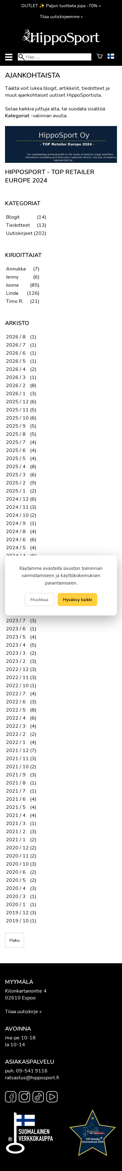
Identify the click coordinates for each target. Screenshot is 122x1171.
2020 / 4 (16, 888)
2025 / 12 (17, 401)
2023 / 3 (16, 653)
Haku (14, 940)
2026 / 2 (16, 385)
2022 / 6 (16, 701)
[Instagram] (24, 1097)
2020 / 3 (16, 896)
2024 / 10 (17, 515)
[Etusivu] (61, 44)
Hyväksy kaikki (77, 599)
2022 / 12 (17, 669)
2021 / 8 (16, 783)
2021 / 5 (16, 807)
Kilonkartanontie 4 (26, 991)
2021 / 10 (17, 766)
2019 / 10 (17, 920)
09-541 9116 (32, 1070)
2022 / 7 (16, 693)
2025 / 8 (16, 434)
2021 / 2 (16, 831)
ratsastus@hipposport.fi (32, 1077)
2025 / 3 (16, 474)
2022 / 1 (16, 742)
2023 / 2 (16, 661)
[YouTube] (52, 1097)
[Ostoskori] (100, 57)
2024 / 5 (16, 547)
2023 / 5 (16, 637)
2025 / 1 (16, 491)
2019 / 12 (17, 912)
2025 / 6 (16, 450)
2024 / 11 (17, 507)
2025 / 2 (16, 482)
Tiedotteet (18, 225)
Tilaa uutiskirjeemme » (61, 16)
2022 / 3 (16, 726)
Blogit (13, 217)
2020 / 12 (17, 847)
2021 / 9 (16, 774)
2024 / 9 (16, 523)
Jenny (12, 277)
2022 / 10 (17, 685)
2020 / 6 (16, 872)
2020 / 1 (16, 904)
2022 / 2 (16, 734)
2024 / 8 (16, 531)
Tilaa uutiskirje (21, 1011)
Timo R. (14, 301)
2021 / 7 (16, 791)
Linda (12, 293)
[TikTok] (38, 1097)
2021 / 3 (16, 823)
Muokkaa (39, 599)
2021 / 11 (17, 758)
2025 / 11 (17, 409)
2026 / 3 (16, 377)
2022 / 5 (16, 710)
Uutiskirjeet (19, 233)
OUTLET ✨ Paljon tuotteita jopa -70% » (61, 5)
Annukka (16, 268)
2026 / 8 (16, 336)
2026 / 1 (16, 393)
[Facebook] (10, 1097)
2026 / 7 (16, 345)
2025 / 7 (16, 442)
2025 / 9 (16, 426)
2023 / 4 (16, 645)
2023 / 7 (16, 620)
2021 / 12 (17, 750)
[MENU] (9, 57)
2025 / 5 (16, 458)
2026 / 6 (16, 353)
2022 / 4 (16, 718)
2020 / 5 (16, 880)
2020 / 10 (17, 864)
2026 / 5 (16, 361)
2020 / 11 (17, 856)
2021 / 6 (16, 799)
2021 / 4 (16, 815)
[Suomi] (112, 57)
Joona (12, 285)
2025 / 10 (17, 418)
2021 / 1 (16, 839)
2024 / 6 (16, 539)
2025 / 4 (16, 466)
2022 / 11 (17, 677)
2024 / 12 (17, 499)
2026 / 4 (16, 369)
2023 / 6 (16, 628)
